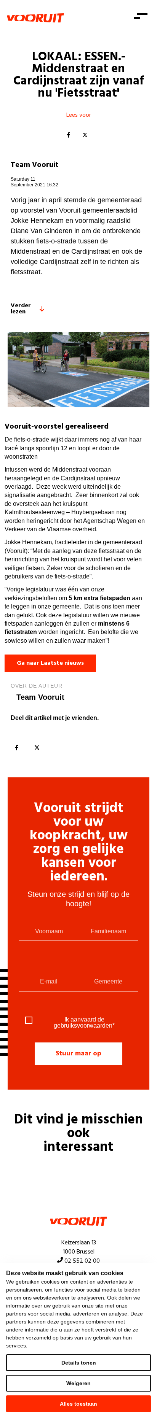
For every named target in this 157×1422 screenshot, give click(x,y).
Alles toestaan (78, 1404)
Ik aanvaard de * (84, 1023)
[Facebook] (68, 135)
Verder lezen (21, 309)
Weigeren (78, 1383)
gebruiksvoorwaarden (83, 1025)
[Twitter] (85, 135)
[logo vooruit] (35, 17)
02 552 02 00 (82, 1261)
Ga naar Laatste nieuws (50, 663)
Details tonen (78, 1363)
